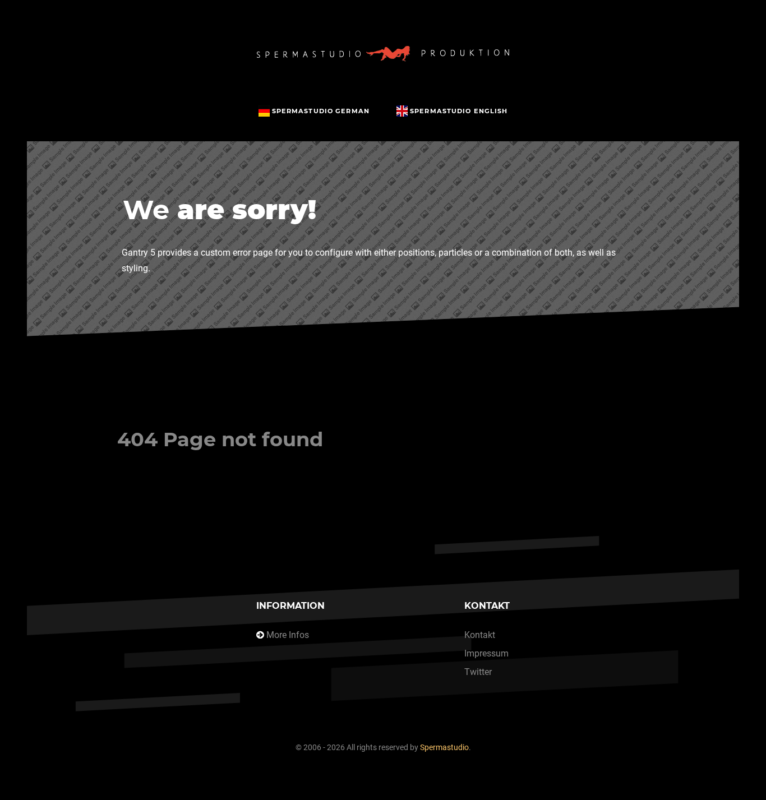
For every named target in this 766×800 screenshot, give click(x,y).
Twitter (478, 672)
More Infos (287, 635)
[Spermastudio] (383, 54)
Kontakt (479, 635)
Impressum (486, 653)
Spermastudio (444, 747)
